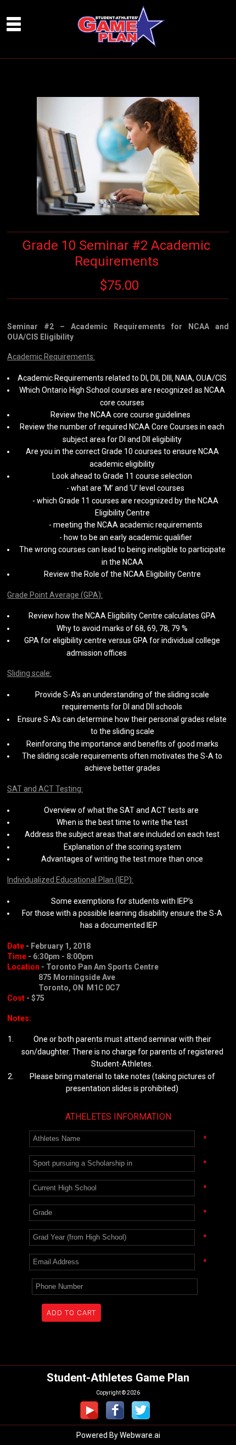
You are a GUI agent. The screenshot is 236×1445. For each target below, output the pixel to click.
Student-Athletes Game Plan (118, 1377)
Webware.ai (140, 1435)
